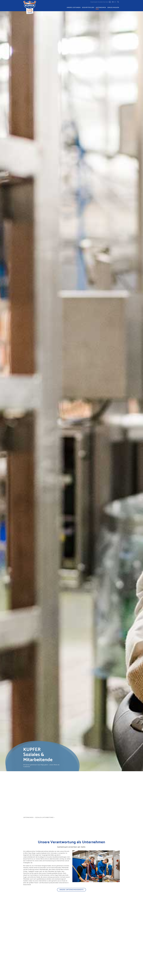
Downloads (93, 2)
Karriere (105, 2)
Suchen (118, 2)
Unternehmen (101, 7)
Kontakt (100, 2)
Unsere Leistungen (74, 7)
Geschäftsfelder (88, 7)
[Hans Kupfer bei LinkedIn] (110, 2)
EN (115, 2)
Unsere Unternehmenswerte (71, 890)
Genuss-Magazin (113, 7)
